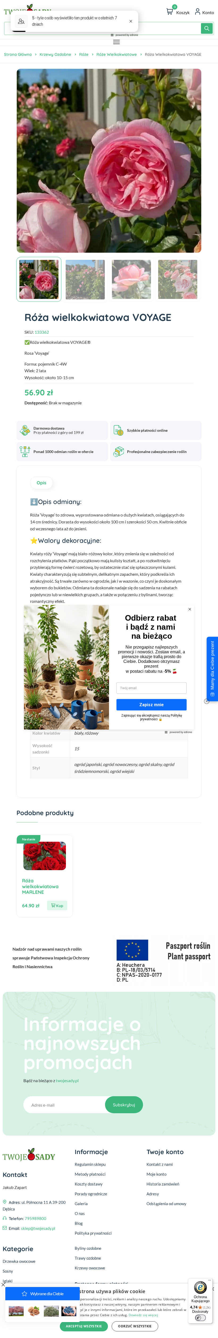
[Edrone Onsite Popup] (109, 669)
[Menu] (209, 1281)
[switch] (200, 1318)
